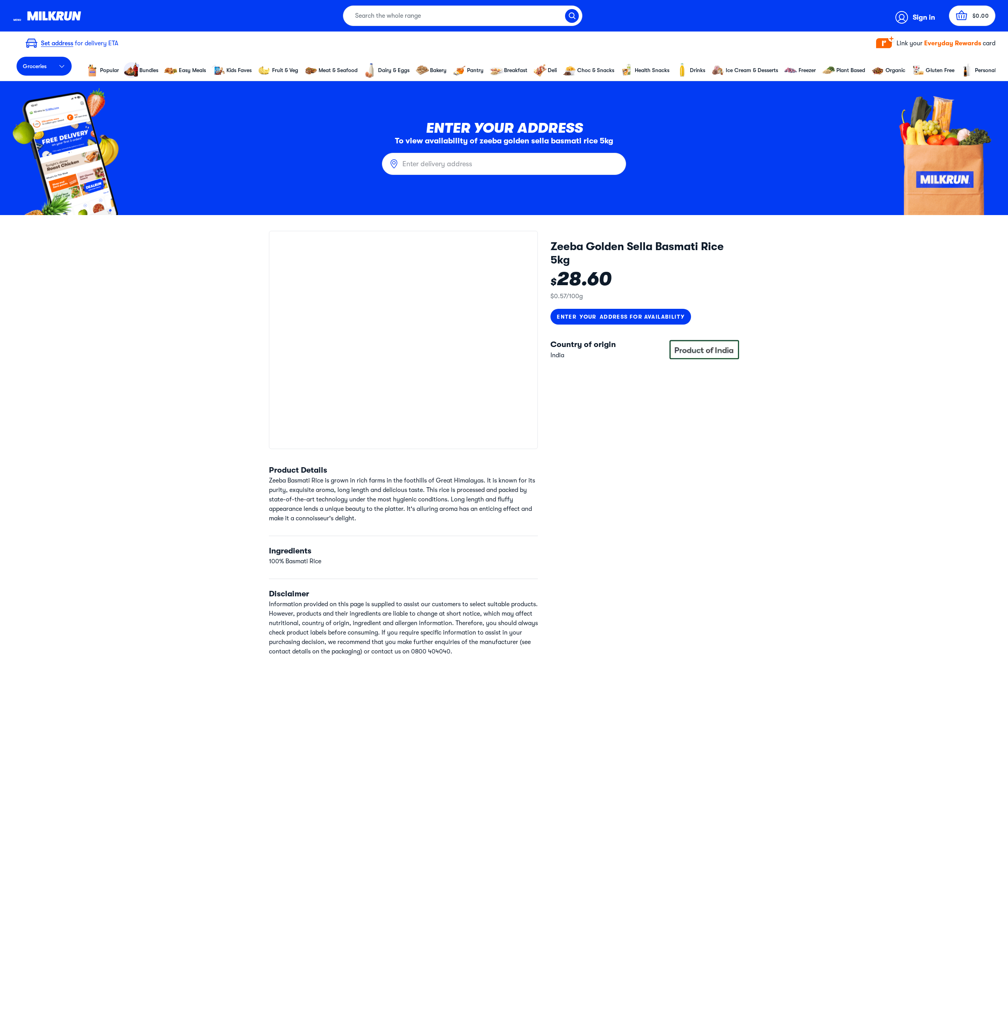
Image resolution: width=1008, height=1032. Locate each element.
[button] (935, 43)
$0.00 (981, 16)
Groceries (34, 66)
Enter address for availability (621, 317)
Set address (57, 43)
